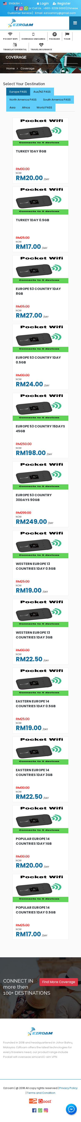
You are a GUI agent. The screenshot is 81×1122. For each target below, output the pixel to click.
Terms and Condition (41, 1093)
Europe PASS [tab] (18, 92)
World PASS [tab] (44, 107)
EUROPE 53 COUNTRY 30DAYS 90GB (34, 497)
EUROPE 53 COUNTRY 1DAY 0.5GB (38, 360)
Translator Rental (15, 49)
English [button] (14, 3)
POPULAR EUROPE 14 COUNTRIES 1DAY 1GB (34, 841)
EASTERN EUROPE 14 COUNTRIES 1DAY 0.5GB (36, 703)
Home (10, 68)
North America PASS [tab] (23, 100)
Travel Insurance (41, 49)
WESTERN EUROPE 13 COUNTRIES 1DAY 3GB (34, 635)
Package (54, 39)
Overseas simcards (33, 39)
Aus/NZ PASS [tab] (42, 92)
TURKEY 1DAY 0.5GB (32, 220)
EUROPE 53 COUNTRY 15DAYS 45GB (40, 428)
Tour (67, 39)
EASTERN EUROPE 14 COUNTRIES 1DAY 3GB (34, 772)
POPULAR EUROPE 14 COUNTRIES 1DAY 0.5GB (36, 910)
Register (64, 3)
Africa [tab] (26, 107)
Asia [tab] (12, 107)
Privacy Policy (68, 1088)
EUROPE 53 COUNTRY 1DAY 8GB (38, 291)
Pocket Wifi (10, 39)
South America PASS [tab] (57, 100)
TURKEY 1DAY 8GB (31, 151)
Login (44, 3)
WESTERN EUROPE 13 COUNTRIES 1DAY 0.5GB (36, 566)
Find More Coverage (58, 982)
